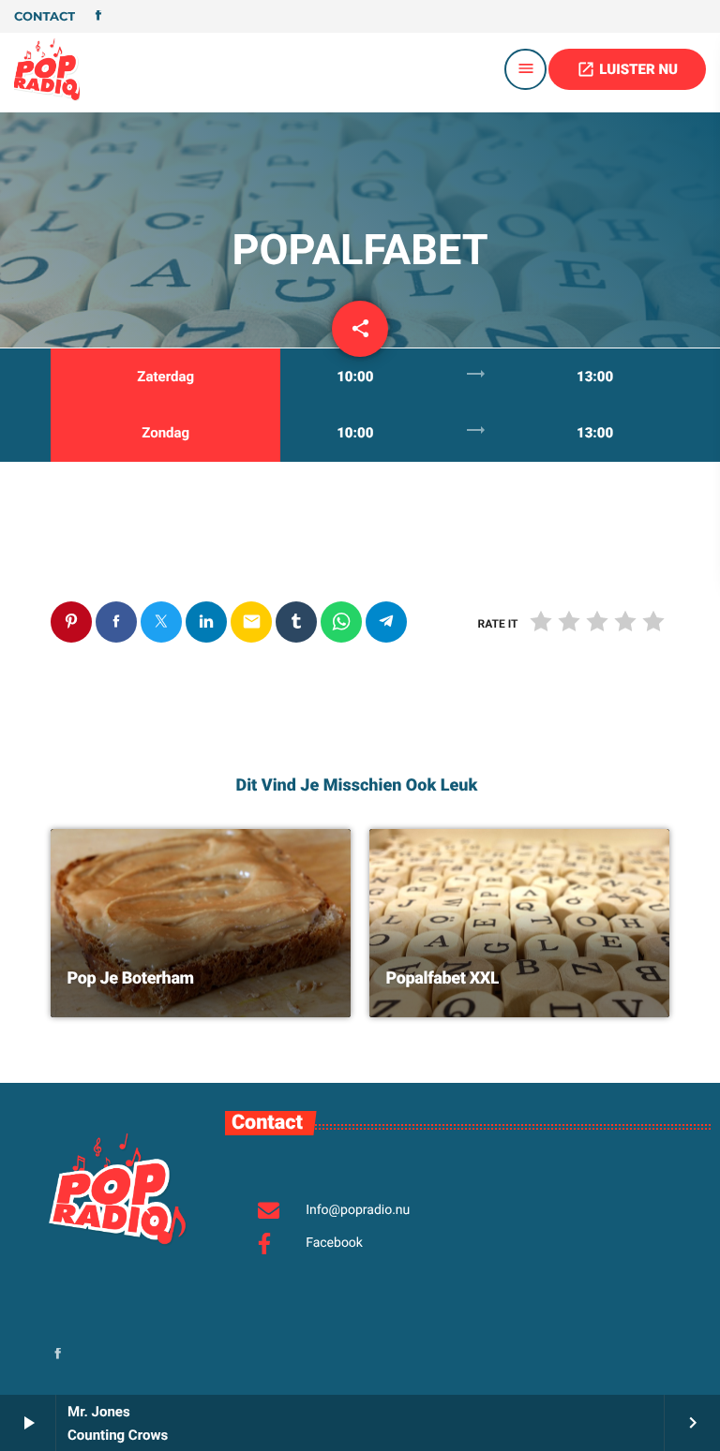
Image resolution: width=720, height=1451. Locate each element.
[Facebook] (98, 16)
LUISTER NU (627, 69)
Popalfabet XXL (443, 978)
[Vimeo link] (47, 69)
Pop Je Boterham (131, 978)
